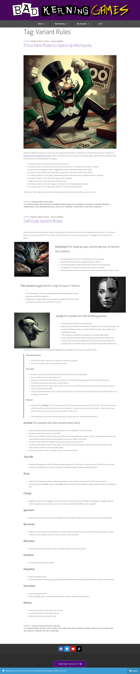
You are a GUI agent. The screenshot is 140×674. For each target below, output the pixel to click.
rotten (111, 628)
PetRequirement (29, 206)
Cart (100, 24)
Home (40, 24)
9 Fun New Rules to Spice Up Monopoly (58, 45)
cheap (49, 628)
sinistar (46, 41)
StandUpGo (69, 206)
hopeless (87, 628)
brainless (43, 628)
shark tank (38, 631)
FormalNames (80, 204)
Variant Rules (88, 206)
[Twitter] (67, 649)
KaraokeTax (90, 204)
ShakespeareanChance (47, 206)
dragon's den (66, 628)
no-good (105, 628)
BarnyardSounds (45, 204)
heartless (80, 628)
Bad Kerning (60, 24)
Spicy (62, 206)
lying (100, 628)
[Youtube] (73, 649)
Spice (58, 206)
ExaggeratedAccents (68, 204)
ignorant (94, 628)
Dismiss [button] (134, 671)
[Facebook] (61, 649)
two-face (46, 631)
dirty (59, 628)
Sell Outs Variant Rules (43, 221)
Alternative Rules (37, 202)
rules (37, 206)
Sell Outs (57, 626)
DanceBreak (56, 204)
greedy (74, 628)
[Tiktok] (79, 649)
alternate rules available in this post (37, 156)
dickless (54, 628)
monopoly (98, 204)
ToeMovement (78, 206)
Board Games (48, 202)
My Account (81, 24)
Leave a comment (57, 41)
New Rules (105, 204)
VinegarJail (97, 206)
